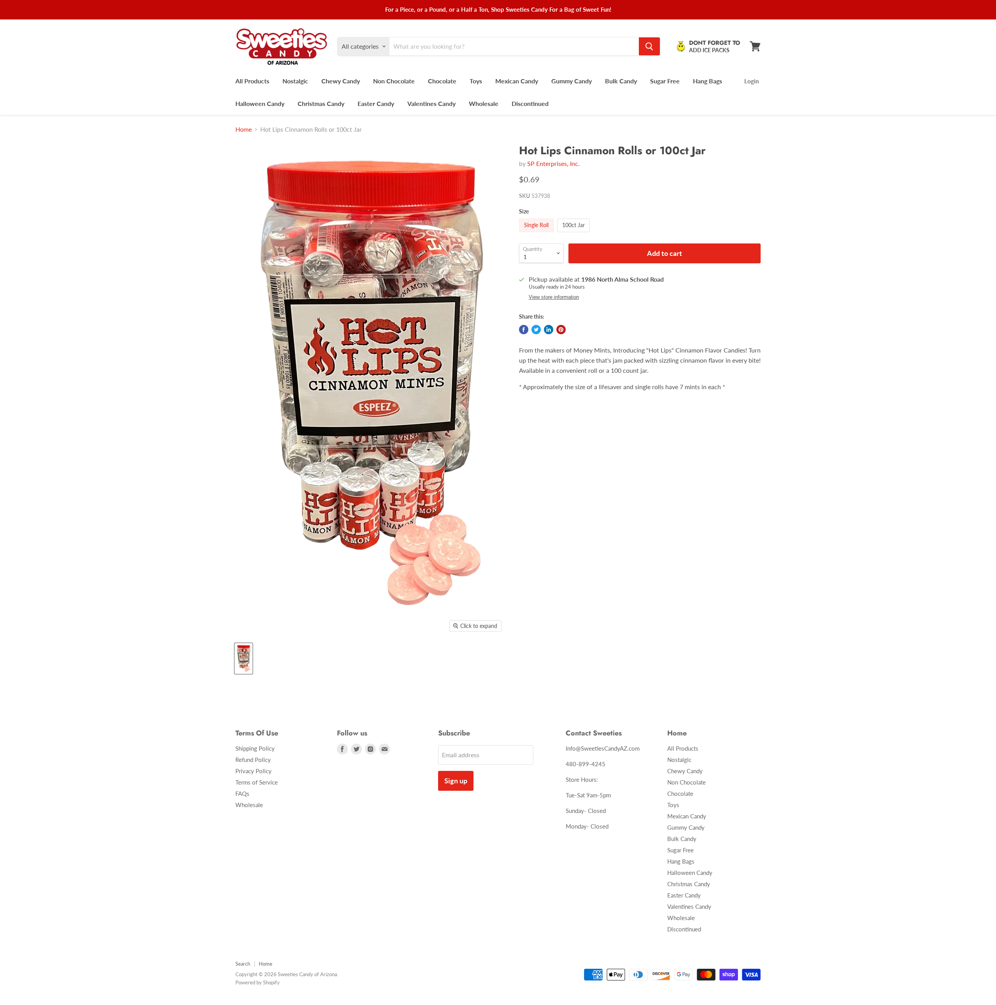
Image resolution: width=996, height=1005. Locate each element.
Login (751, 81)
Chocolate (442, 81)
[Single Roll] (537, 233)
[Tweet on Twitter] (536, 329)
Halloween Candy (259, 103)
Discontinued (530, 103)
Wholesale (483, 103)
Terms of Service (256, 782)
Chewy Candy (340, 81)
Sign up (455, 780)
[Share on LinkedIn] (548, 329)
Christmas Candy (321, 103)
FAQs (242, 793)
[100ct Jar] (574, 233)
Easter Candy (376, 103)
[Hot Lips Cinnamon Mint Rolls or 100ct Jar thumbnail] (244, 658)
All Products (252, 81)
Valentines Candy (431, 103)
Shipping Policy (255, 748)
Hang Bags (707, 81)
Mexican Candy (516, 81)
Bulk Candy (621, 81)
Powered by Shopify (257, 982)
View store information (554, 297)
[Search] (649, 46)
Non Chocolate (394, 81)
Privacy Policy (253, 770)
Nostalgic (295, 81)
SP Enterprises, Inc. (553, 163)
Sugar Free (665, 81)
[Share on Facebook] (523, 329)
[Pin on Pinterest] (561, 329)
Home (243, 129)
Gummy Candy (571, 81)
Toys (476, 81)
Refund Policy (253, 759)
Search (242, 964)
